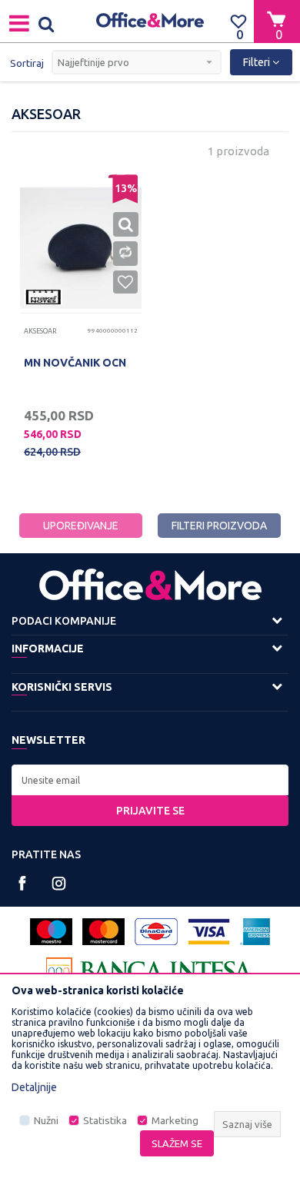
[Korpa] (277, 20)
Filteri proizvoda (219, 525)
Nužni (46, 1120)
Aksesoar (40, 331)
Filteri (257, 62)
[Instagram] (59, 883)
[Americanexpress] (255, 931)
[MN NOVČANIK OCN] (81, 248)
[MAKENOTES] (43, 297)
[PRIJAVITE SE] (150, 780)
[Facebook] (23, 883)
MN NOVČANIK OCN (75, 363)
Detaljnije (34, 1087)
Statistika (105, 1120)
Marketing (175, 1120)
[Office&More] (150, 21)
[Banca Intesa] (150, 970)
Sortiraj (27, 63)
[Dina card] (156, 931)
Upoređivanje (80, 525)
